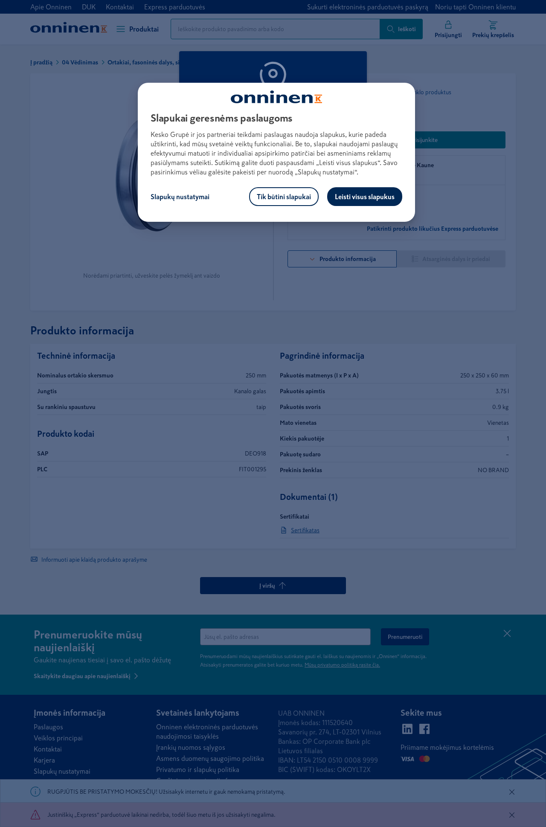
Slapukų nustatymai (180, 196)
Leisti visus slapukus (365, 196)
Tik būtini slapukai (284, 196)
